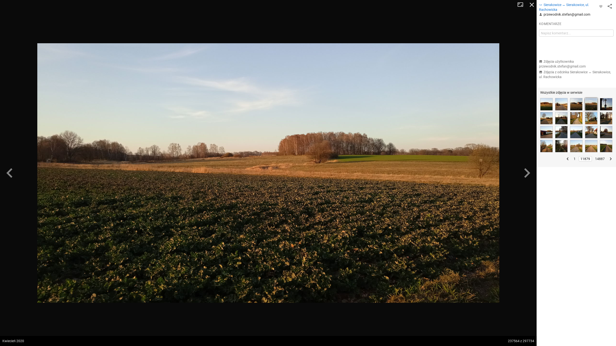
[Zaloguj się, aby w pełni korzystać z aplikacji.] (601, 6)
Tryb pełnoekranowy (522, 5)
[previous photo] (9, 173)
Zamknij (532, 5)
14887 (600, 159)
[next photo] (527, 173)
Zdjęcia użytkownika (562, 64)
